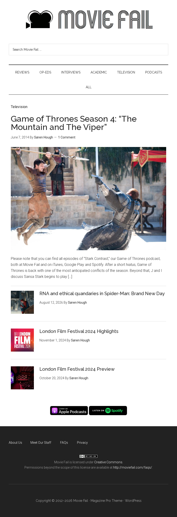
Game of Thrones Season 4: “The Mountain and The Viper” (74, 123)
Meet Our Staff (40, 442)
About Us (15, 442)
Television (19, 107)
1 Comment (66, 137)
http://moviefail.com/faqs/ (132, 467)
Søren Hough (43, 137)
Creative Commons (108, 462)
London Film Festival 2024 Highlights (78, 331)
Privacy (82, 442)
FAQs (64, 442)
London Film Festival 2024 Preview (77, 369)
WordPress (133, 500)
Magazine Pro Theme (106, 500)
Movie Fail (88, 19)
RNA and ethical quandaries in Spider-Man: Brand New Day (102, 293)
